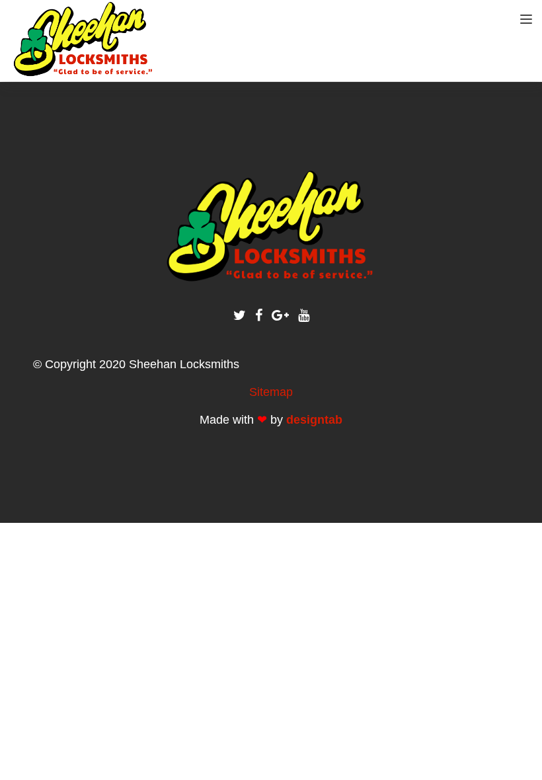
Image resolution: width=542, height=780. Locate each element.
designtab (314, 419)
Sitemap (271, 392)
